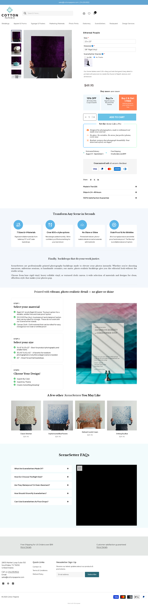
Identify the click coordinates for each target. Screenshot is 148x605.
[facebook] (91, 180)
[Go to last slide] (27, 54)
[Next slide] (69, 54)
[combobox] (49, 13)
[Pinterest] (8, 583)
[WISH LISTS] (89, 13)
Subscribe (92, 574)
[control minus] (85, 117)
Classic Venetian (26, 434)
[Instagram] (3, 583)
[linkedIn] (98, 180)
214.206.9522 (13, 572)
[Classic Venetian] (26, 415)
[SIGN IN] (84, 13)
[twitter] (94, 180)
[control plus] (94, 117)
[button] (16, 36)
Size (85, 38)
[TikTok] (13, 583)
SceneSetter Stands (92, 54)
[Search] (47, 13)
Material (87, 46)
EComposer (77, 603)
